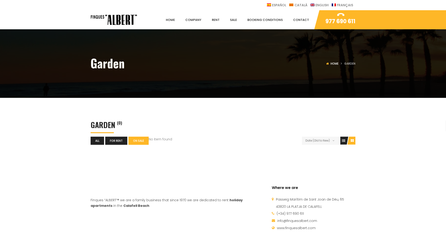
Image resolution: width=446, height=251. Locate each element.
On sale (138, 141)
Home (334, 64)
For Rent (116, 141)
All (97, 141)
